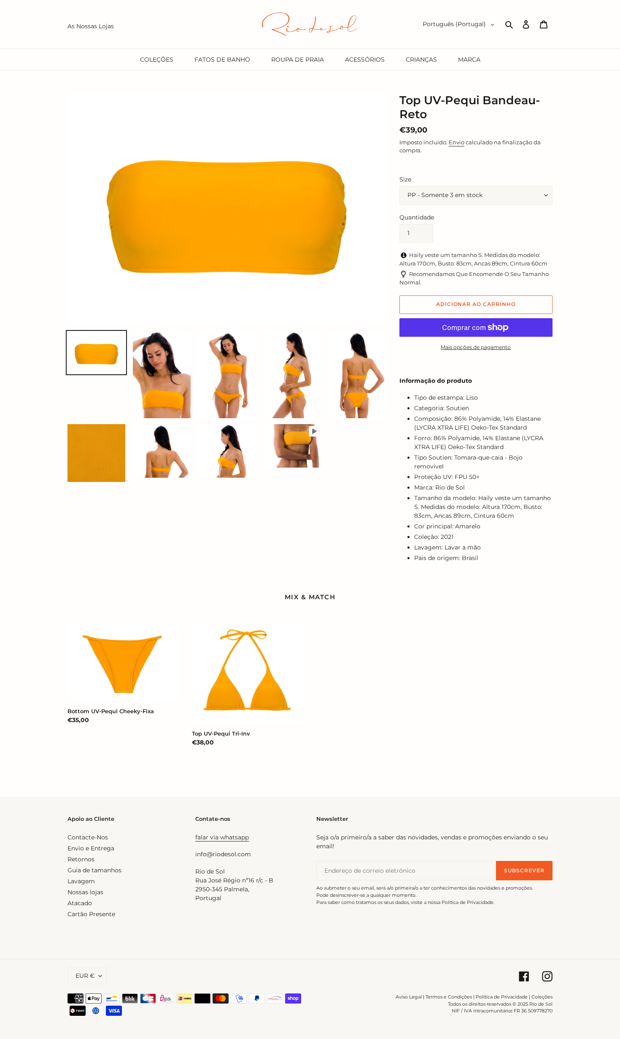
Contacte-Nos (87, 837)
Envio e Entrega (90, 848)
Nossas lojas (85, 892)
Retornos (80, 859)
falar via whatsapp (222, 837)
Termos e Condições (449, 997)
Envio (456, 142)
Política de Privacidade (502, 997)
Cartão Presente (91, 914)
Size (405, 179)
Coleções (542, 997)
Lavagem (81, 881)
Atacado (79, 903)
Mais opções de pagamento (476, 347)
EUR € (84, 975)
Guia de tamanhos (94, 870)
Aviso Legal (409, 997)
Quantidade (416, 217)
